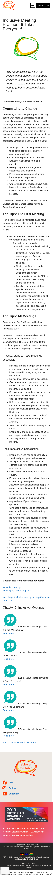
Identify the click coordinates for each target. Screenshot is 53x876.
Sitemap (28, 868)
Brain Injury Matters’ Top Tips (17, 590)
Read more (8, 633)
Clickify (32, 863)
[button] (32, 5)
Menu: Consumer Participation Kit (19, 742)
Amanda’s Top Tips (12, 587)
